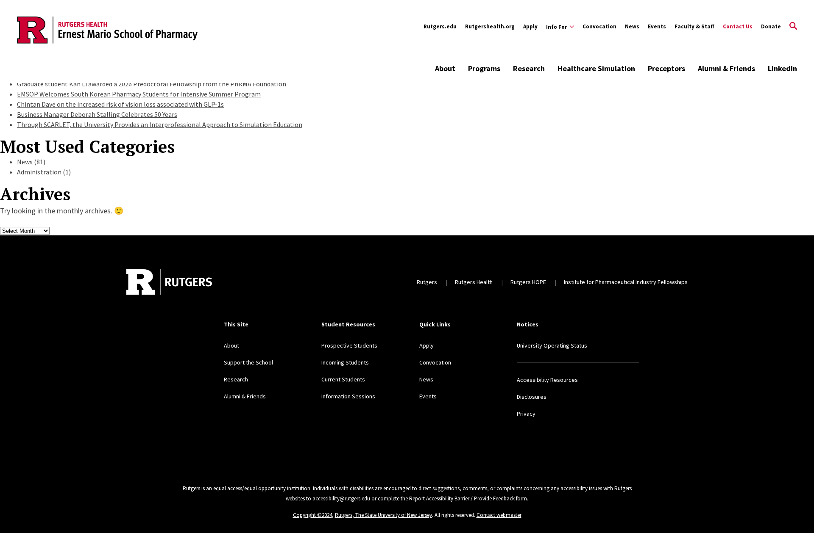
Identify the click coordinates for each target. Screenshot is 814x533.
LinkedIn (782, 68)
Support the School (248, 362)
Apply (530, 26)
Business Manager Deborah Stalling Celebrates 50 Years (97, 114)
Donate (771, 26)
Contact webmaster (499, 515)
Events (657, 26)
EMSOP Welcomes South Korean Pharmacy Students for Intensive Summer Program (139, 94)
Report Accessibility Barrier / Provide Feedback (462, 498)
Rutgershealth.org (490, 26)
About (445, 68)
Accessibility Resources (547, 380)
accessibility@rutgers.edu (341, 498)
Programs (484, 68)
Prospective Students (349, 345)
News (632, 26)
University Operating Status (552, 345)
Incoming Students (345, 362)
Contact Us (738, 26)
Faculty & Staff (694, 26)
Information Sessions (348, 396)
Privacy (526, 413)
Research (529, 68)
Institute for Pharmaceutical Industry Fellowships (626, 282)
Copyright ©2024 (312, 515)
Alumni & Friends (726, 68)
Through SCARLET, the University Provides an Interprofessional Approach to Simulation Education (159, 124)
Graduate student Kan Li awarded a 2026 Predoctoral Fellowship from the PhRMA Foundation (151, 84)
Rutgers (427, 282)
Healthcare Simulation (596, 68)
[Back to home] (169, 282)
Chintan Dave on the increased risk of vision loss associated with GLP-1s (120, 104)
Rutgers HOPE (528, 282)
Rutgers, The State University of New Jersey (383, 515)
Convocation (599, 26)
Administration (39, 172)
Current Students (343, 379)
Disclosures (531, 396)
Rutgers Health (474, 282)
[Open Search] (793, 26)
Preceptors (666, 68)
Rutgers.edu (440, 26)
